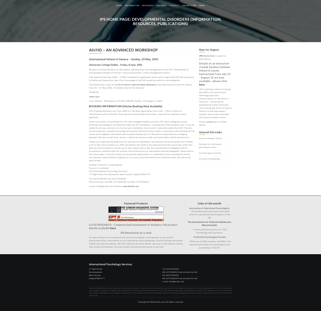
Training (161, 5)
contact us (211, 122)
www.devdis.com (131, 186)
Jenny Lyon (94, 96)
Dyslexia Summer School (210, 138)
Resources (147, 5)
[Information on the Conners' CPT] (136, 220)
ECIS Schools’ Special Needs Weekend (136, 84)
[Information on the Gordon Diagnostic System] (136, 212)
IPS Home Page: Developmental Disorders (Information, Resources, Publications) (161, 21)
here (202, 84)
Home (119, 5)
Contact (174, 5)
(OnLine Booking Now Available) (142, 106)
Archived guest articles (210, 153)
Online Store (189, 5)
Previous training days (210, 159)
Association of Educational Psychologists (209, 208)
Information (132, 5)
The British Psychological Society (209, 237)
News (202, 5)
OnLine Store (207, 56)
